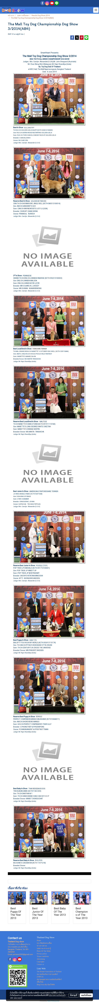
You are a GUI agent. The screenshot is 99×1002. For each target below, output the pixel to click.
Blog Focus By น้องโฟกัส (46, 984)
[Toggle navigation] (96, 10)
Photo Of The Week (43, 951)
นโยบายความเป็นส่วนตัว (57, 995)
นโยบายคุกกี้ (18, 998)
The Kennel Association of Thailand (49, 971)
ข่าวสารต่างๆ (42, 946)
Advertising (41, 959)
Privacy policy (42, 954)
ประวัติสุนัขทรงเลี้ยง (44, 943)
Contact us (40, 964)
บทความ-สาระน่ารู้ (44, 948)
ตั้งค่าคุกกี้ (73, 995)
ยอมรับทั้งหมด (86, 995)
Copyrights (40, 962)
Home (39, 940)
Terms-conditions (43, 956)
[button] (90, 10)
